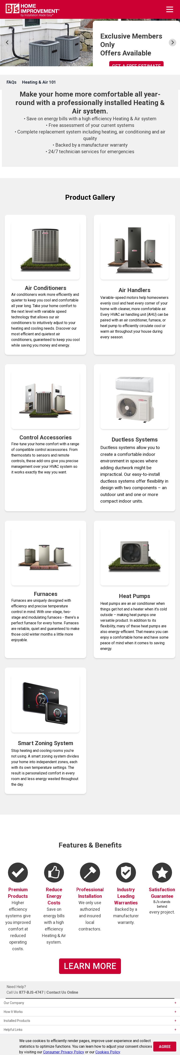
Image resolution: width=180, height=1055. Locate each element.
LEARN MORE (90, 966)
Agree (165, 1046)
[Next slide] (172, 42)
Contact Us (56, 992)
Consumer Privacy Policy (63, 1052)
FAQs (11, 82)
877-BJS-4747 (31, 992)
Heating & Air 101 (39, 82)
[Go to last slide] (7, 42)
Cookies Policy (107, 1052)
